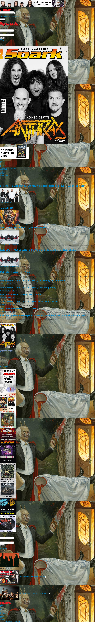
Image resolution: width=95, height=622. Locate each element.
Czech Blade (3, 613)
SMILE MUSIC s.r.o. (9, 621)
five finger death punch (43, 224)
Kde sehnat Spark (4, 175)
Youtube (13, 16)
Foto (1, 162)
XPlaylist (2, 618)
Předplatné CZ (3, 169)
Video (1, 164)
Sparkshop (2, 173)
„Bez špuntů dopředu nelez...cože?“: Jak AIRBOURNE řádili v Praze (34, 593)
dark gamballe (29, 224)
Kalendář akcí (3, 165)
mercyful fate (60, 224)
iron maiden (7, 224)
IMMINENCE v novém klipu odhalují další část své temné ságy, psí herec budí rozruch (38, 560)
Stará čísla (2, 172)
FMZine (2, 616)
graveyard (65, 224)
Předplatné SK (3, 171)
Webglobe (2, 619)
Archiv (2, 224)
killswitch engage (15, 244)
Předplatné (2, 611)
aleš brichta (12, 224)
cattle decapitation (53, 224)
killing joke (70, 224)
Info (1, 166)
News (1, 161)
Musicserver (3, 615)
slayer (17, 224)
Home (1, 159)
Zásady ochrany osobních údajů (9, 168)
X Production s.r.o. (19, 621)
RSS (18, 16)
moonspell (35, 224)
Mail (16, 16)
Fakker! (2, 612)
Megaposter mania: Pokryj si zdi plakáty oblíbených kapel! (32, 576)
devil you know (7, 202)
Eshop (9, 16)
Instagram (5, 16)
